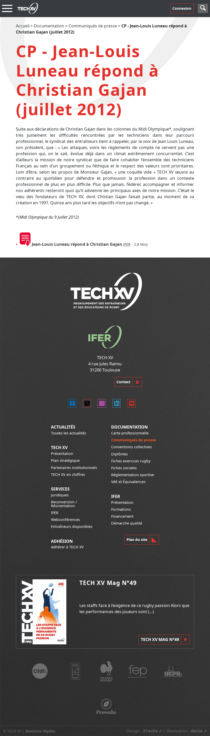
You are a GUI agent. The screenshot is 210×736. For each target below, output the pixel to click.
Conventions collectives (131, 446)
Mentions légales (40, 731)
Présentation (62, 453)
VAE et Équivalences (128, 481)
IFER (54, 512)
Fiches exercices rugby (130, 460)
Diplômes (119, 454)
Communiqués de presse (93, 26)
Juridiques (60, 495)
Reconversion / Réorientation (64, 503)
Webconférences (65, 519)
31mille (150, 731)
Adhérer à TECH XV (67, 547)
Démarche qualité (126, 523)
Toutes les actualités (68, 433)
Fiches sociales (124, 467)
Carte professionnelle (130, 433)
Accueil (22, 26)
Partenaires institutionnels (74, 467)
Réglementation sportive (132, 474)
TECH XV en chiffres (68, 474)
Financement (122, 516)
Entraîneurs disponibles (71, 526)
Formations (121, 509)
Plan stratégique (65, 460)
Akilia (197, 731)
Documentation (49, 26)
